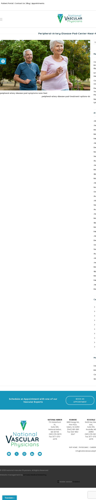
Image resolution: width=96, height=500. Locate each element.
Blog (28, 3)
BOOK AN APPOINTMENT (80, 400)
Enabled (76, 481)
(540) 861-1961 (73, 429)
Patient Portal (7, 3)
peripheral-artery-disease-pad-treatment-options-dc (66, 96)
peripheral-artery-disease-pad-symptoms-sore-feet (23, 93)
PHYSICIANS (83, 447)
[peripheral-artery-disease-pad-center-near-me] (45, 65)
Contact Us (20, 3)
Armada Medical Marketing (34, 475)
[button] (3, 61)
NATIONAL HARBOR (55, 420)
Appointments (38, 3)
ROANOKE (73, 420)
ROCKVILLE (91, 420)
